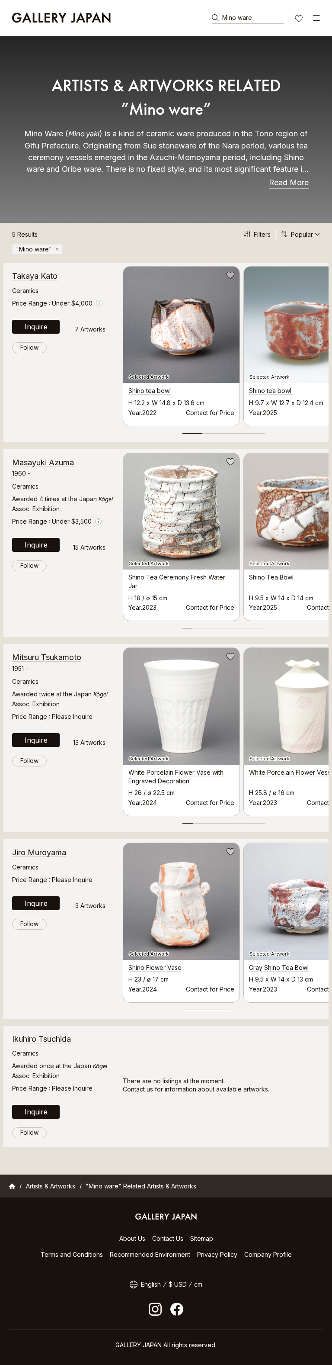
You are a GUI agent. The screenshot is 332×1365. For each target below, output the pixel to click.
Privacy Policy (217, 1254)
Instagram (155, 1309)
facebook (176, 1309)
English (151, 1284)
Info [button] (99, 303)
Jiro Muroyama (39, 852)
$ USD (178, 1284)
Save (229, 276)
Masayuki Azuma (43, 462)
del (57, 249)
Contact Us (167, 1238)
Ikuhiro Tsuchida (41, 1038)
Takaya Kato (34, 275)
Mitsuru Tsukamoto (46, 657)
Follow (29, 347)
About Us (132, 1238)
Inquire (36, 326)
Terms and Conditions (72, 1254)
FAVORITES (299, 19)
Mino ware (237, 17)
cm (198, 1284)
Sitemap (201, 1238)
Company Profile (268, 1254)
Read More (289, 182)
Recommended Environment (150, 1254)
